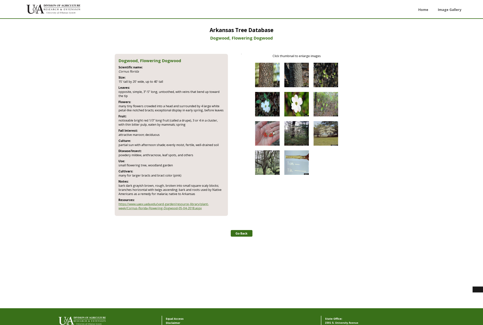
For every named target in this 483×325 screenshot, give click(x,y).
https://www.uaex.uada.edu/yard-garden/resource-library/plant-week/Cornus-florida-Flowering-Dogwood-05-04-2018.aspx (163, 206)
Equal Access (175, 318)
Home (423, 9)
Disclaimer (173, 323)
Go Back (241, 233)
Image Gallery (449, 9)
